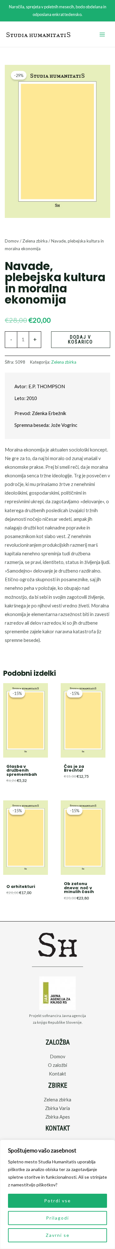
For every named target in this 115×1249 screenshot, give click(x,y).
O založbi (57, 1065)
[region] (57, 1194)
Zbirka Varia (57, 1108)
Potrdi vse (57, 1200)
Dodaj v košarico (80, 339)
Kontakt (57, 1073)
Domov (12, 240)
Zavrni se (58, 1235)
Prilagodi (57, 1218)
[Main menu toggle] (102, 34)
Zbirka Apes (57, 1117)
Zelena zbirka (35, 240)
